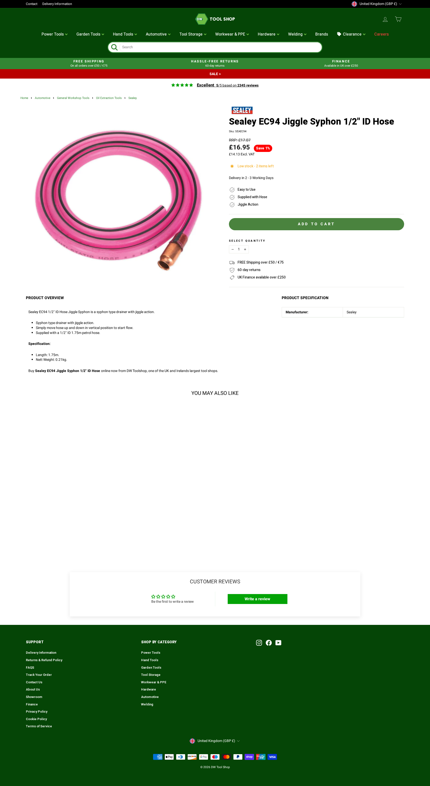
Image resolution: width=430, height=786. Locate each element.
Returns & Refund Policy (44, 660)
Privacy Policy (36, 711)
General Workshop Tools (73, 98)
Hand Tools (149, 660)
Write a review (257, 599)
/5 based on (228, 85)
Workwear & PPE (153, 682)
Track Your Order (39, 674)
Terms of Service (39, 726)
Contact (31, 3)
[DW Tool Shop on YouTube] (278, 643)
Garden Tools (151, 667)
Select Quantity (247, 241)
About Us (33, 689)
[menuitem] (54, 34)
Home (24, 98)
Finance (32, 704)
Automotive (42, 98)
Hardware (148, 689)
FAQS (30, 667)
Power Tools (150, 652)
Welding (147, 704)
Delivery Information (57, 3)
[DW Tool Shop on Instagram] (259, 643)
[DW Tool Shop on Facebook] (269, 643)
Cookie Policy (36, 719)
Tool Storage (151, 674)
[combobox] (220, 47)
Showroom (34, 696)
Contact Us (34, 682)
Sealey (132, 98)
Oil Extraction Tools (109, 98)
